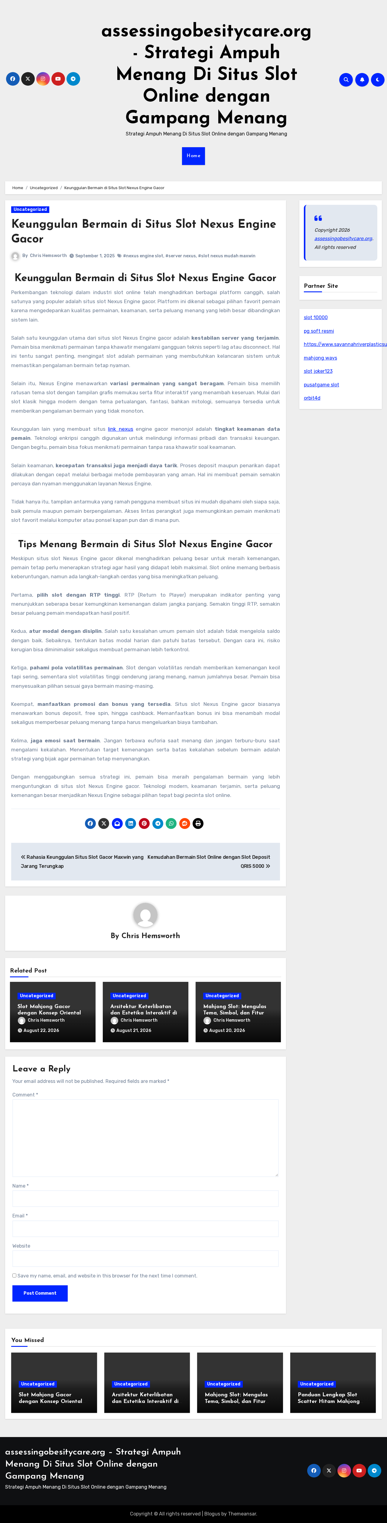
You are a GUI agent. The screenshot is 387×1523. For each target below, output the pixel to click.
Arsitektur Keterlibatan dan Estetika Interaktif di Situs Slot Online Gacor (143, 1013)
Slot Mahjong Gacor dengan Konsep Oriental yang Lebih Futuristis (49, 1013)
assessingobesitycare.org (343, 238)
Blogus (212, 1514)
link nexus (120, 429)
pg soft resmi (319, 331)
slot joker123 (318, 371)
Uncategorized (30, 209)
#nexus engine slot (143, 256)
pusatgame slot (321, 385)
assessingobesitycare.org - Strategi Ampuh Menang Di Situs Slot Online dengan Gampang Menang (206, 75)
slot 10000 (316, 317)
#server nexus (180, 256)
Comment (25, 1095)
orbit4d (312, 398)
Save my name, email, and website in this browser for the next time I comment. (107, 1276)
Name (20, 1186)
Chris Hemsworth (48, 255)
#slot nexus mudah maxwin (226, 256)
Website (21, 1246)
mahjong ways (320, 358)
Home (193, 156)
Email (20, 1216)
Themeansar (242, 1514)
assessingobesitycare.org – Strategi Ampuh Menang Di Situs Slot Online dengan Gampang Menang (93, 1464)
